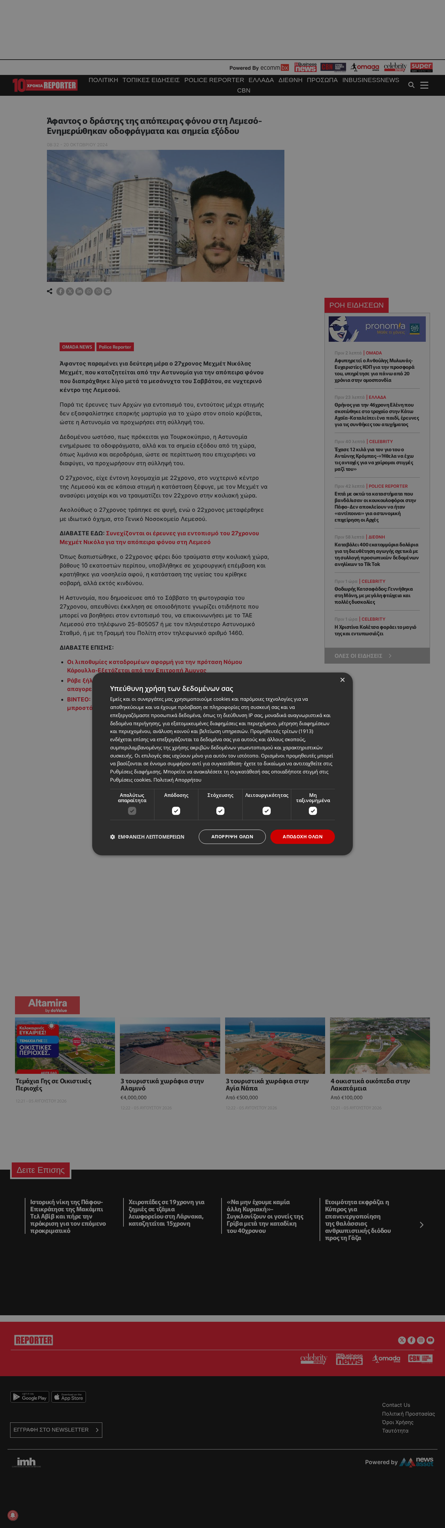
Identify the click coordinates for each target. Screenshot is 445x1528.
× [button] (342, 680)
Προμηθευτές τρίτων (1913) (281, 731)
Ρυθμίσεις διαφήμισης (135, 771)
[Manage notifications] (12, 1515)
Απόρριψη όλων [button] (232, 836)
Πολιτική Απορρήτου (177, 779)
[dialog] (222, 763)
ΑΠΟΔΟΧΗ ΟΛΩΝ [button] (303, 836)
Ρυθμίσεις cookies (130, 779)
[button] (147, 836)
